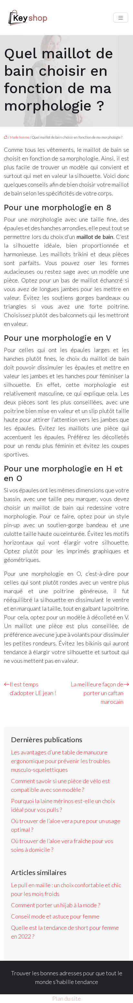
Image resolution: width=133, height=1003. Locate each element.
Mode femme (19, 137)
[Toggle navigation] (120, 18)
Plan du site (66, 998)
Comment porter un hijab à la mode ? (55, 905)
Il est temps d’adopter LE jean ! (33, 688)
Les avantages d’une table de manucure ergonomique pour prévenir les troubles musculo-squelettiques (60, 761)
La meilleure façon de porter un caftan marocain (97, 693)
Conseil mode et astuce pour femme (55, 916)
